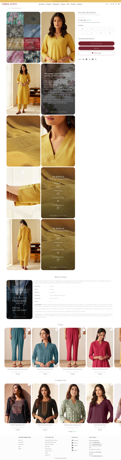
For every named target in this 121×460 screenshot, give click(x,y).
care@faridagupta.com (96, 444)
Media (19, 448)
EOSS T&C (47, 446)
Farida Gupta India (62, 458)
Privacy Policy (48, 448)
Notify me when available (96, 43)
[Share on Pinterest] (92, 59)
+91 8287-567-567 (96, 442)
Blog (19, 446)
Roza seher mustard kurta (16, 8)
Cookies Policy (48, 450)
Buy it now (96, 48)
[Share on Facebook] (86, 59)
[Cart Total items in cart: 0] (118, 4)
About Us (20, 440)
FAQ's (46, 453)
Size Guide (80, 25)
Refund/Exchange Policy (50, 442)
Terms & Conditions (49, 444)
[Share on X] (89, 59)
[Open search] (110, 4)
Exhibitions (21, 444)
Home (9, 8)
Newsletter (20, 442)
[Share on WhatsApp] (83, 59)
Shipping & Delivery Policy (51, 440)
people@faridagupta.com (97, 455)
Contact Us (47, 455)
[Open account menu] (115, 4)
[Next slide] (115, 350)
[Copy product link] (95, 59)
